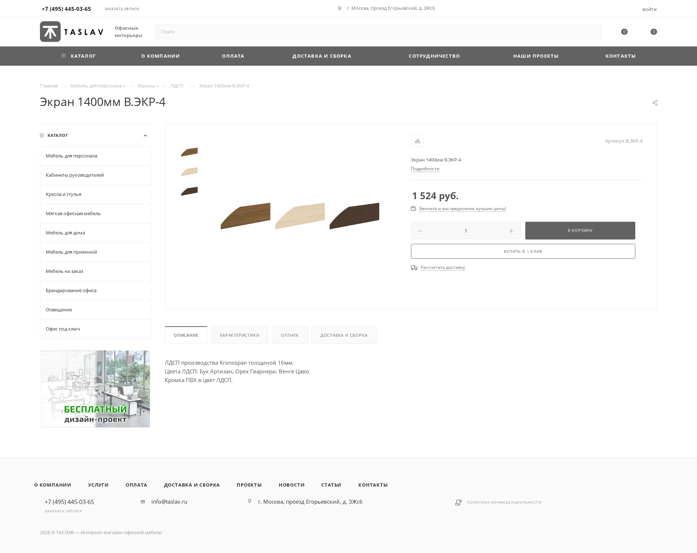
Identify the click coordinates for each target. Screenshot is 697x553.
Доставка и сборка (344, 335)
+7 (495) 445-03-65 (66, 8)
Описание (186, 335)
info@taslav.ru (169, 501)
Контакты (373, 485)
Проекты (249, 485)
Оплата (290, 335)
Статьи (331, 485)
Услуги (98, 485)
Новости (292, 485)
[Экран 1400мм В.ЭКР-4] (246, 216)
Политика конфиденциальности (504, 502)
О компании (53, 485)
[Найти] (592, 31)
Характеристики (239, 335)
